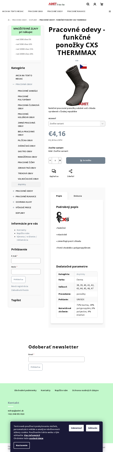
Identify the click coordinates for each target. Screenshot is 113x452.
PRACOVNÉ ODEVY (24, 191)
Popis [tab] (59, 195)
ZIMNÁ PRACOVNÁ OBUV (26, 124)
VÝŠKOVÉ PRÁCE (23, 207)
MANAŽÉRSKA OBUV (27, 156)
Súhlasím (92, 428)
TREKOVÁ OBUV (25, 173)
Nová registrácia (19, 286)
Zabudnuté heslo (20, 290)
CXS (76, 61)
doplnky (22, 184)
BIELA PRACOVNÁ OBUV (26, 133)
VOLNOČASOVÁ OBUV (28, 178)
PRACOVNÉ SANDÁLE (28, 90)
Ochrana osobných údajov (85, 390)
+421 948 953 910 (16, 414)
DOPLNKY (20, 213)
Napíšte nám (23, 233)
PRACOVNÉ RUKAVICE (26, 196)
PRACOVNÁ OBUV (24, 84)
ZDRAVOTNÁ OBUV (27, 167)
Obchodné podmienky (25, 390)
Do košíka (87, 160)
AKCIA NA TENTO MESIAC (24, 77)
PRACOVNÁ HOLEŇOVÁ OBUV (26, 115)
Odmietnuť (76, 428)
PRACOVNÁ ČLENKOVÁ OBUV (28, 107)
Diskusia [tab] (78, 195)
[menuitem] (13, 11)
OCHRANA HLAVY (24, 202)
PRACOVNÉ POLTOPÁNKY (24, 98)
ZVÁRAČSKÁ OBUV (26, 145)
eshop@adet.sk (16, 410)
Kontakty (21, 230)
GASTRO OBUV (25, 151)
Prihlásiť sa (18, 279)
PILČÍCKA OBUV (25, 140)
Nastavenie (21, 445)
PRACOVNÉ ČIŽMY (26, 162)
